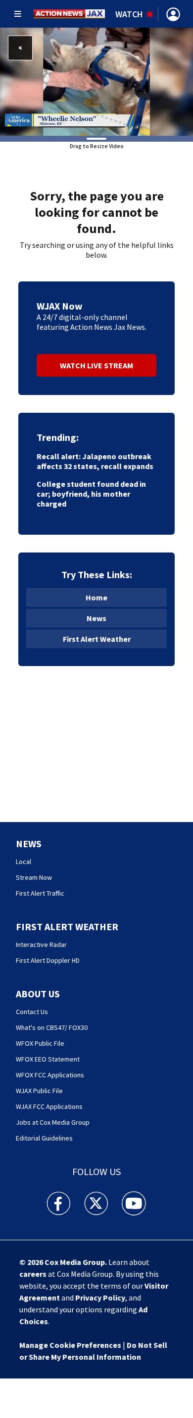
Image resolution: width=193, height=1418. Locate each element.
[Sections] (18, 14)
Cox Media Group (75, 1262)
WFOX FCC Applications (50, 1074)
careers (33, 1274)
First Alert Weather (97, 639)
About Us (38, 993)
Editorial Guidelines (44, 1138)
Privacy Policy (100, 1297)
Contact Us (32, 1011)
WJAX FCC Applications (49, 1106)
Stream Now (34, 877)
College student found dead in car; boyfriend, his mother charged (91, 494)
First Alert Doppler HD (48, 960)
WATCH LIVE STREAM (96, 365)
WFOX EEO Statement (48, 1059)
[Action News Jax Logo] (69, 13)
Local (23, 861)
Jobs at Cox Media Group (53, 1122)
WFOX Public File (40, 1043)
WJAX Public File (39, 1090)
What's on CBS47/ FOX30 (52, 1027)
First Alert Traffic (40, 893)
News (96, 618)
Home (96, 597)
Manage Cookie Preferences (70, 1345)
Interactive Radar (41, 944)
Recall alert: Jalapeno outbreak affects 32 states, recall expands (95, 461)
